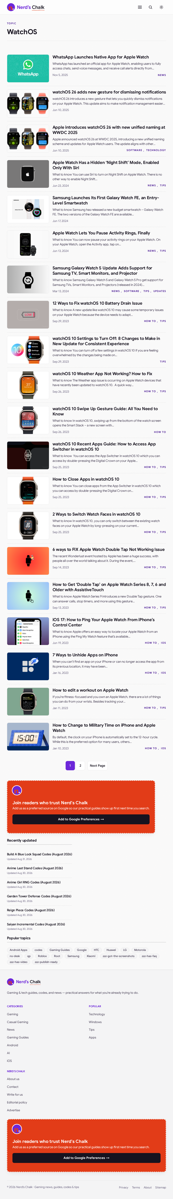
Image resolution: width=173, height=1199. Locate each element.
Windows (95, 1022)
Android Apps (18, 950)
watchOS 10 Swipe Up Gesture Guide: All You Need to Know (105, 411)
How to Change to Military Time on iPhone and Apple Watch (104, 728)
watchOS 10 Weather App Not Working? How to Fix (102, 373)
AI (8, 1053)
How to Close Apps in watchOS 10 (86, 479)
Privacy (123, 1187)
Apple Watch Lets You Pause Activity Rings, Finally (101, 233)
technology (156, 150)
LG (125, 950)
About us (13, 1079)
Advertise (13, 1110)
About (148, 1187)
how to (150, 321)
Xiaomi (91, 956)
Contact (12, 1087)
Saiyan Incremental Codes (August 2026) (36, 924)
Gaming (12, 1014)
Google (81, 950)
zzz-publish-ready (46, 962)
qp (29, 956)
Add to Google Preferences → (81, 819)
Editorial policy (17, 1102)
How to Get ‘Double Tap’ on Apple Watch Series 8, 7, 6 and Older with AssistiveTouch (109, 587)
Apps (92, 1037)
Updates (159, 291)
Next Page (97, 766)
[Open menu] (140, 7)
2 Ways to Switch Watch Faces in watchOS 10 (96, 514)
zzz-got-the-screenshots (118, 956)
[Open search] (150, 7)
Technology (97, 1014)
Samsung (73, 956)
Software (134, 150)
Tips (163, 185)
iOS (163, 642)
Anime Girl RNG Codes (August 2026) (33, 882)
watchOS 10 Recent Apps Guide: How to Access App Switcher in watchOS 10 (104, 446)
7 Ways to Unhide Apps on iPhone (85, 655)
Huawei (111, 950)
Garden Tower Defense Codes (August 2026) (39, 896)
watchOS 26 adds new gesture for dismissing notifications (109, 92)
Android (12, 1045)
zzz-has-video (18, 962)
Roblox (42, 956)
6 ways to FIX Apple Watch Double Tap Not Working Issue (109, 549)
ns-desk (15, 956)
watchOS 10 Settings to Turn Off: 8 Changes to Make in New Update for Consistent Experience (106, 341)
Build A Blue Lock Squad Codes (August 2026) (39, 854)
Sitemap (160, 1187)
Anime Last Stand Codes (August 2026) (35, 868)
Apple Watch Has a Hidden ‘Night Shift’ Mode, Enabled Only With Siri (106, 165)
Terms (136, 1187)
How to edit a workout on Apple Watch (90, 690)
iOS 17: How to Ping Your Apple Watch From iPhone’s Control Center (104, 622)
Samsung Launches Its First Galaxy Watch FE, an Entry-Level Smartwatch (106, 200)
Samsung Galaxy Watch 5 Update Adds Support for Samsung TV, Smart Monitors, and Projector (102, 270)
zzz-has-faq (149, 956)
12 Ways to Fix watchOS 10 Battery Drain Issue (97, 303)
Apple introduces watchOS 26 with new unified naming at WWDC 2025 (109, 130)
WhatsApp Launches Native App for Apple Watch (101, 57)
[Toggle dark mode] (161, 7)
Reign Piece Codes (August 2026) (30, 910)
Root (57, 956)
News (162, 75)
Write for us (15, 1094)
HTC (96, 950)
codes (38, 950)
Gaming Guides (60, 950)
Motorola (140, 950)
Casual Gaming (17, 1022)
